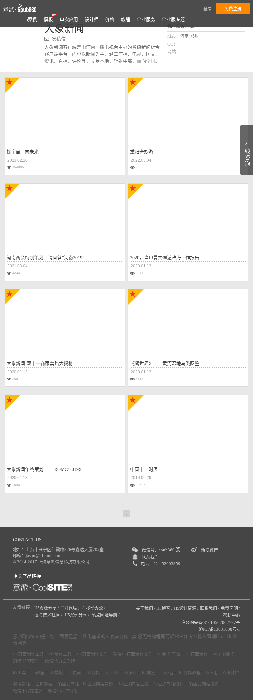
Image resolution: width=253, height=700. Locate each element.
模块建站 (21, 684)
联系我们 (150, 556)
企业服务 (146, 19)
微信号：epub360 (159, 549)
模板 (48, 19)
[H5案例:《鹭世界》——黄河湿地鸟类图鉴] (188, 321)
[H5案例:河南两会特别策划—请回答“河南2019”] (65, 215)
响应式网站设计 (168, 684)
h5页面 (74, 672)
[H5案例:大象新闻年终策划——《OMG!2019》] (65, 427)
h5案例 (148, 672)
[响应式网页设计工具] (42, 587)
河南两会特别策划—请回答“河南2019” (45, 257)
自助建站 (43, 684)
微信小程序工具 (28, 690)
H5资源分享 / (47, 607)
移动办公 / (96, 607)
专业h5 (111, 672)
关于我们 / (145, 608)
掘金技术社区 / (48, 614)
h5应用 (211, 672)
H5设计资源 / (186, 608)
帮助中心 (231, 615)
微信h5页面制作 (60, 660)
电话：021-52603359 (160, 563)
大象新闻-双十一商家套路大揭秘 (40, 363)
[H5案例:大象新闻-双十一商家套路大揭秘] (65, 321)
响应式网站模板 (204, 684)
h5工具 (19, 672)
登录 (207, 8)
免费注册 (232, 8)
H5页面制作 (196, 654)
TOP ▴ (238, 687)
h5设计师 (230, 672)
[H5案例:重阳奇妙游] (174, 109)
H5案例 (29, 19)
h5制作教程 (190, 672)
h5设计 (130, 672)
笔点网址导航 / (106, 614)
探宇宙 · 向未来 (23, 151)
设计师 (91, 19)
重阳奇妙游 (141, 151)
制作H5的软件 (26, 660)
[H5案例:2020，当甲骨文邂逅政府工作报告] (188, 215)
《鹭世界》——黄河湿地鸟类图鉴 (164, 363)
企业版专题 (173, 19)
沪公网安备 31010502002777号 (210, 622)
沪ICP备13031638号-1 (219, 629)
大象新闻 (64, 28)
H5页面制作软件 (92, 654)
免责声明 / (230, 608)
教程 (125, 19)
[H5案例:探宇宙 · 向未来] (65, 109)
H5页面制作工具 (120, 636)
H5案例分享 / (77, 614)
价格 (109, 19)
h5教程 (37, 672)
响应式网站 (68, 684)
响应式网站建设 (98, 684)
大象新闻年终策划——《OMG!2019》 (45, 469)
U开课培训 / (73, 607)
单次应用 (69, 19)
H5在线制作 (224, 654)
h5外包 (167, 672)
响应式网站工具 (133, 684)
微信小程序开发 (63, 690)
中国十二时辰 (144, 469)
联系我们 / (209, 608)
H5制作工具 (60, 654)
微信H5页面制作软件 (133, 654)
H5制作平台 (169, 654)
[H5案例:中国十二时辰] (188, 427)
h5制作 (93, 672)
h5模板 (56, 672)
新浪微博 (209, 549)
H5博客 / (164, 608)
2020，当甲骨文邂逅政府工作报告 (164, 257)
